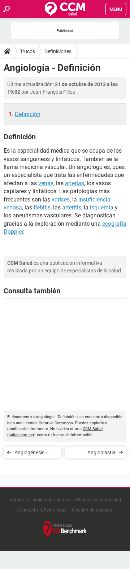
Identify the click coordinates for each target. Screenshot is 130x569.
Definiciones (58, 51)
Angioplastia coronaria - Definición (101, 454)
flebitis (42, 207)
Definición (27, 114)
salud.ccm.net (21, 435)
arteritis (71, 207)
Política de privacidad (98, 499)
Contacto (28, 510)
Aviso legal (54, 510)
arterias (74, 183)
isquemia (101, 207)
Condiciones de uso (49, 499)
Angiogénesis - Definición (30, 454)
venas (45, 183)
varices (61, 199)
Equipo (16, 499)
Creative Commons (56, 423)
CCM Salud (93, 428)
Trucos (27, 51)
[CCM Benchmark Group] (65, 530)
